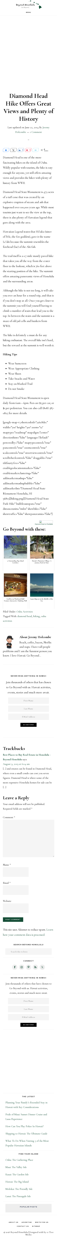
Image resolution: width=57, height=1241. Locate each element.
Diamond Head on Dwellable (44, 524)
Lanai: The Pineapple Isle (18, 1196)
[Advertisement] (28, 55)
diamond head (24, 616)
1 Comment (36, 132)
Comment (9, 817)
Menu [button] (28, 12)
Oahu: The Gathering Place (19, 1160)
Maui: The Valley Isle (16, 1167)
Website (7, 901)
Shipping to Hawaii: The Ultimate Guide (26, 1133)
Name (7, 864)
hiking (36, 616)
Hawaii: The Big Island (17, 1181)
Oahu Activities (24, 611)
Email (6, 883)
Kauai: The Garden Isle (17, 1174)
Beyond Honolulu (28, 4)
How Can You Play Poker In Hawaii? (24, 1126)
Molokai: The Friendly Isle (18, 1189)
